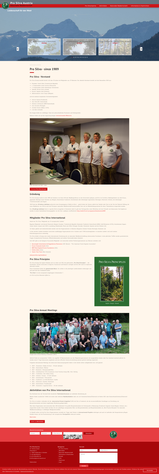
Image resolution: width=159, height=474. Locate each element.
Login (60, 462)
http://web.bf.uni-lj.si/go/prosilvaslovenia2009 (91, 211)
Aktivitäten (103, 6)
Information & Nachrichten (140, 6)
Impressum (62, 460)
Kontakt (61, 456)
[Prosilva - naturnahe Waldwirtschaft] (5, 5)
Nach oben (33, 417)
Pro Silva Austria (90, 6)
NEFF (43, 248)
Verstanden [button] (150, 470)
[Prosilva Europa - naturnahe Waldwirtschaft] (113, 434)
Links (60, 458)
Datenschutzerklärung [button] (27, 471)
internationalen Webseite (64, 115)
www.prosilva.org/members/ (38, 255)
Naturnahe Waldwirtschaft (119, 6)
